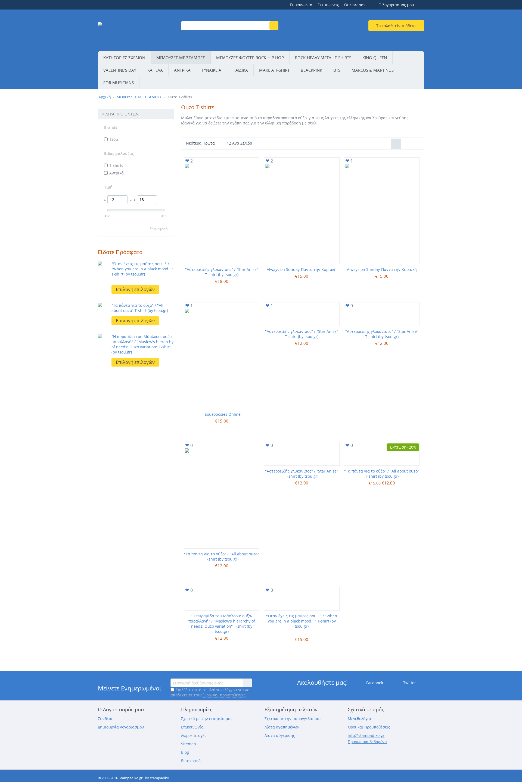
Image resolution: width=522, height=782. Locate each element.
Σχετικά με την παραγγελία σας (293, 718)
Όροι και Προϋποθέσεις (369, 727)
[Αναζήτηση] (273, 25)
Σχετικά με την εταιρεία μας (206, 718)
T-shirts (116, 165)
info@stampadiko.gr (366, 735)
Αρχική (104, 96)
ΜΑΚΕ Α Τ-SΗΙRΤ (274, 70)
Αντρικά (116, 173)
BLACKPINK (311, 70)
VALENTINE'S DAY (119, 70)
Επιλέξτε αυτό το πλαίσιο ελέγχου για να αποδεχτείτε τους (210, 692)
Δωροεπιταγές (193, 735)
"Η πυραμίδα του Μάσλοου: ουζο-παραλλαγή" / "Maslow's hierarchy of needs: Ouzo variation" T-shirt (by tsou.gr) (142, 344)
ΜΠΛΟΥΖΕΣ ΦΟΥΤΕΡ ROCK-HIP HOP (250, 57)
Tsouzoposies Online (222, 414)
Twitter (409, 682)
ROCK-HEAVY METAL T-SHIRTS (323, 57)
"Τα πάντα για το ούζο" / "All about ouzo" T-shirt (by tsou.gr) (139, 308)
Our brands (354, 4)
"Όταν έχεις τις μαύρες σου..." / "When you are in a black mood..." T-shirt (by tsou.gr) (142, 269)
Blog (185, 752)
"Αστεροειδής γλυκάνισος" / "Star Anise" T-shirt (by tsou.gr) (221, 272)
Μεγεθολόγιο (359, 718)
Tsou (113, 139)
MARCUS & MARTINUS (373, 70)
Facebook (374, 682)
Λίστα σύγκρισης (280, 735)
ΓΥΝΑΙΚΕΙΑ (211, 70)
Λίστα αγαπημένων (282, 727)
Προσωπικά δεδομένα (367, 741)
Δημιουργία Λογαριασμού (121, 727)
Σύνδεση (106, 718)
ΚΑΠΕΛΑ (155, 70)
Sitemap (188, 743)
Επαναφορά (158, 228)
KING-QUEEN (374, 57)
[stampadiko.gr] (136, 31)
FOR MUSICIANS (118, 82)
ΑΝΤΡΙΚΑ (182, 70)
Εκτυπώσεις (328, 4)
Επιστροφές (191, 760)
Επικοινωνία (301, 4)
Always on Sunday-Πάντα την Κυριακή (302, 269)
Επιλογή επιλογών (135, 289)
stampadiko (159, 777)
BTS (336, 70)
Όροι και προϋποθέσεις (224, 694)
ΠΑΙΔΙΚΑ (240, 70)
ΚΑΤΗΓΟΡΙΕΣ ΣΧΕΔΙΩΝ (124, 57)
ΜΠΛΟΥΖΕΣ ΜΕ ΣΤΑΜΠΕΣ (180, 57)
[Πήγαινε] (247, 683)
